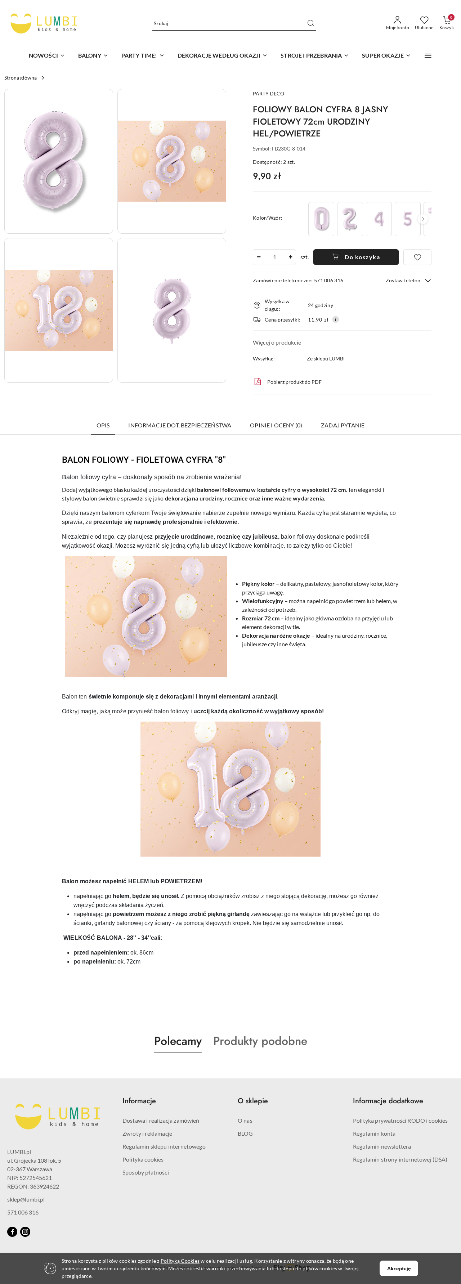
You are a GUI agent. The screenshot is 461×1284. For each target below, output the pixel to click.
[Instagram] (25, 1232)
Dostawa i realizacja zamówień (161, 1120)
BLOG (245, 1133)
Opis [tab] (103, 425)
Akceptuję (399, 1268)
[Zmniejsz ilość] (258, 257)
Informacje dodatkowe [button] (388, 1101)
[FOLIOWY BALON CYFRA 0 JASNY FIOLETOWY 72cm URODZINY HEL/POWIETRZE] (321, 219)
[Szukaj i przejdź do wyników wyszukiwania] (311, 23)
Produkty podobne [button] (260, 1041)
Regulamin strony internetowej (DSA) (400, 1159)
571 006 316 (23, 1212)
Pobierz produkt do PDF (294, 382)
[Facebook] (12, 1232)
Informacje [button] (139, 1101)
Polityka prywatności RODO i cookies (400, 1120)
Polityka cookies (143, 1159)
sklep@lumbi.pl (26, 1199)
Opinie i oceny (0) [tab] (276, 425)
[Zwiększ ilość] (290, 257)
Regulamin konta (374, 1133)
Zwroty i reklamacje (147, 1133)
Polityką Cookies (180, 1261)
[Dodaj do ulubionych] (417, 257)
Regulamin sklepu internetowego (164, 1146)
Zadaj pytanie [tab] (342, 425)
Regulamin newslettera (382, 1146)
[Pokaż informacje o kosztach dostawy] (336, 319)
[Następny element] (423, 219)
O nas (245, 1120)
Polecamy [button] (178, 1041)
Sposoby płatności (145, 1172)
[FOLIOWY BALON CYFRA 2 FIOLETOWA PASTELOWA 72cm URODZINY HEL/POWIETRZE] (350, 219)
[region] (369, 219)
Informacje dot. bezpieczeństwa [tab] (179, 425)
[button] (428, 55)
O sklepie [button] (253, 1101)
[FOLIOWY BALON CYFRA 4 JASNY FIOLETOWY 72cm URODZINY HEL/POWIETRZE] (378, 219)
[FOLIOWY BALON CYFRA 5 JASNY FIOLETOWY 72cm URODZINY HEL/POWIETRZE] (407, 219)
